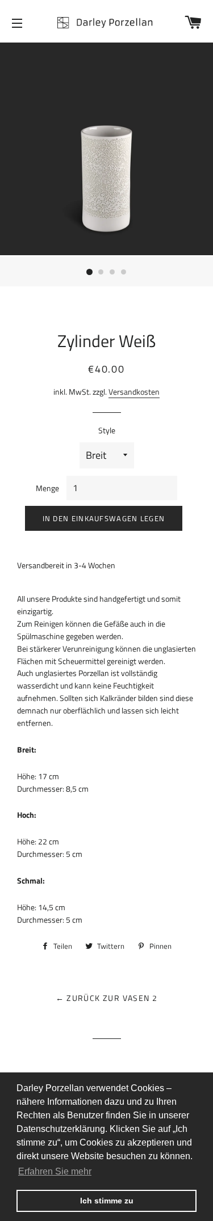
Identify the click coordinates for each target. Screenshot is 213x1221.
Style (106, 430)
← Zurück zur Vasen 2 (107, 998)
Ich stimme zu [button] (106, 1200)
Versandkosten (134, 392)
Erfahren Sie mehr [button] (54, 1171)
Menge (47, 488)
